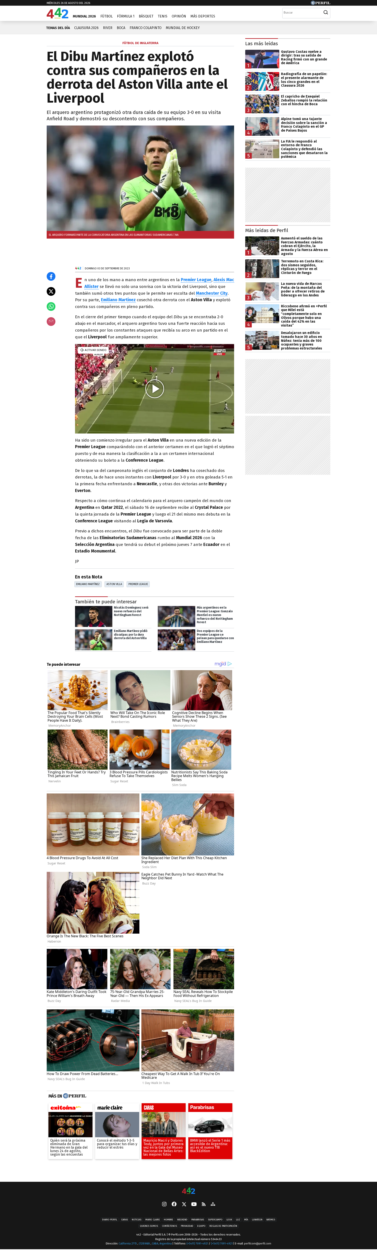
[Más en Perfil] (74, 1096)
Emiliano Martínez (88, 584)
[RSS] (204, 1204)
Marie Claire (152, 1219)
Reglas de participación (223, 1226)
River (107, 28)
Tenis (162, 16)
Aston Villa (114, 584)
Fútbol (106, 16)
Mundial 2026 (84, 16)
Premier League (138, 584)
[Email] (51, 321)
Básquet (146, 16)
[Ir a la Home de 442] (57, 17)
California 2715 (128, 1243)
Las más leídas (261, 43)
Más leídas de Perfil (266, 230)
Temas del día (58, 28)
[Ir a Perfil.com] (320, 4)
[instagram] (164, 1204)
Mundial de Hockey (183, 28)
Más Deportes (202, 16)
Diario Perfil (109, 1219)
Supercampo (215, 1219)
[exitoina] (70, 1109)
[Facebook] (174, 1204)
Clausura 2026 (86, 28)
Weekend (182, 1219)
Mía (246, 1219)
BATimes (270, 1219)
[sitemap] (213, 1204)
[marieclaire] (117, 1109)
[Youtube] (194, 1204)
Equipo (201, 1226)
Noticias (136, 1219)
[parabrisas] (210, 1109)
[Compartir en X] (51, 291)
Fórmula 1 (125, 16)
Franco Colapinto (145, 28)
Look (229, 1219)
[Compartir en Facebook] (51, 276)
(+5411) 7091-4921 (197, 1243)
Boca (121, 28)
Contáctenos (169, 1226)
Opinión (179, 16)
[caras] (164, 1109)
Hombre (168, 1219)
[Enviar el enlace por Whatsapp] (51, 306)
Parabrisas (197, 1219)
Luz (238, 1219)
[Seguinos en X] (184, 1204)
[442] (188, 1191)
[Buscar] (325, 12)
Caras (124, 1219)
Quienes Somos (149, 1226)
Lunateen (257, 1219)
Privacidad (187, 1226)
